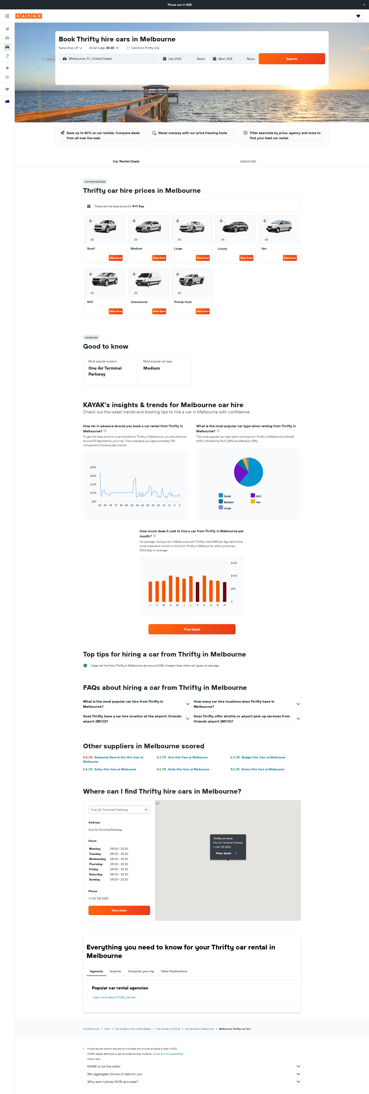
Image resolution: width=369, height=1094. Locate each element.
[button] (364, 4)
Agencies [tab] (96, 971)
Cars (107, 1028)
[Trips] (7, 89)
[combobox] (71, 48)
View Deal (116, 257)
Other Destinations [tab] (174, 971)
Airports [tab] (115, 971)
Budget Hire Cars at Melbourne (257, 757)
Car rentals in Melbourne (199, 1028)
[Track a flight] (7, 77)
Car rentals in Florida (168, 1028)
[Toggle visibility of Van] (256, 501)
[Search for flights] (7, 29)
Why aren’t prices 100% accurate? (112, 1081)
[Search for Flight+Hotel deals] (7, 56)
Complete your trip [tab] (141, 971)
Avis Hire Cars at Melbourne (182, 757)
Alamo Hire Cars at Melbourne (257, 769)
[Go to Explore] (7, 68)
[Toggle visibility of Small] (225, 495)
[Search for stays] (7, 38)
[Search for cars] (7, 47)
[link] (192, 629)
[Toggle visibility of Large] (225, 507)
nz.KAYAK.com (91, 1028)
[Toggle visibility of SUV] (256, 495)
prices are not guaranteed (168, 1053)
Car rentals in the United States (133, 1028)
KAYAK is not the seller (103, 1066)
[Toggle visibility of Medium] (226, 501)
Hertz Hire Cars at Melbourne (183, 769)
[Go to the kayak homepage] (28, 16)
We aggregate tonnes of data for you (114, 1074)
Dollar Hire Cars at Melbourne (109, 769)
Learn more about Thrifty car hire (114, 997)
